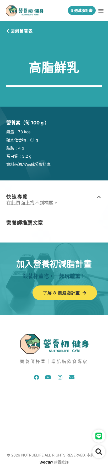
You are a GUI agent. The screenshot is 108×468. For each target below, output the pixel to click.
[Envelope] (72, 377)
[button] (101, 10)
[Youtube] (48, 377)
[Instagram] (60, 377)
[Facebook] (36, 377)
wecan (47, 462)
